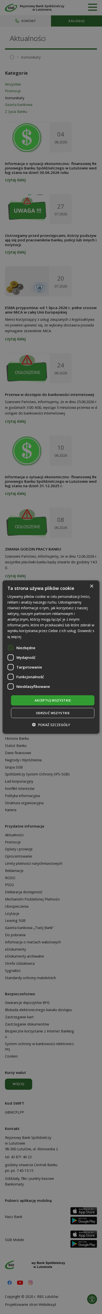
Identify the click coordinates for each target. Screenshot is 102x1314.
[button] (51, 725)
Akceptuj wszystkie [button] (53, 700)
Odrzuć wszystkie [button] (53, 713)
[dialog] (50, 657)
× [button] (91, 586)
